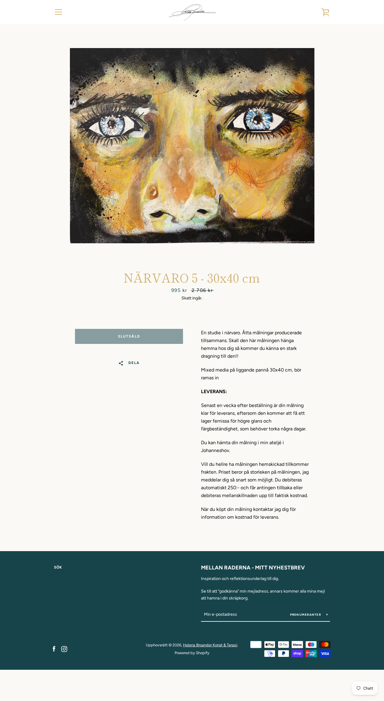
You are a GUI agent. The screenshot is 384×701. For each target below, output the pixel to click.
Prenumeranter (306, 615)
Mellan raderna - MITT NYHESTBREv (253, 567)
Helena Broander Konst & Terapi (210, 645)
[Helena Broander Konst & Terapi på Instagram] (64, 648)
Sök (58, 567)
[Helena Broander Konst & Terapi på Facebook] (54, 648)
